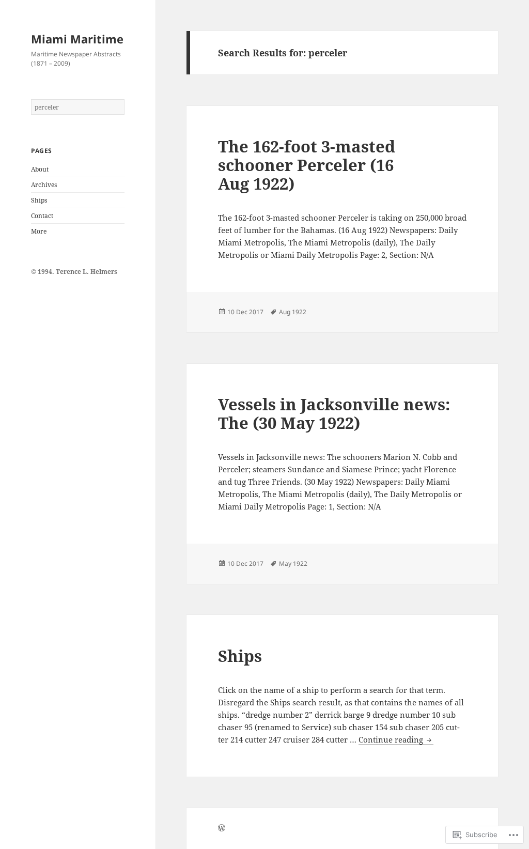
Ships (39, 200)
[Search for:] (78, 107)
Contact (42, 215)
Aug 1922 (292, 311)
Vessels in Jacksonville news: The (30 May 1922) (334, 413)
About (40, 169)
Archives (44, 184)
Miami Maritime (77, 39)
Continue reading (392, 739)
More (38, 231)
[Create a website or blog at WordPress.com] (221, 828)
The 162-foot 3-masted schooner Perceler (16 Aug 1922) (306, 164)
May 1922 (293, 563)
